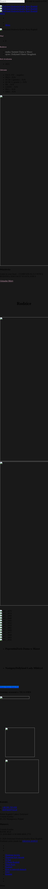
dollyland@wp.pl (9, 810)
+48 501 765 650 (9, 807)
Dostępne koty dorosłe (14, 857)
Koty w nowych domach (15, 869)
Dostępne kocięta (12, 855)
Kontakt (8, 874)
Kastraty (8, 867)
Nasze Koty (10, 864)
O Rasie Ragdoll (12, 862)
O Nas (8, 860)
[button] (2, 13)
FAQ (7, 872)
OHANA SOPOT (30, 841)
